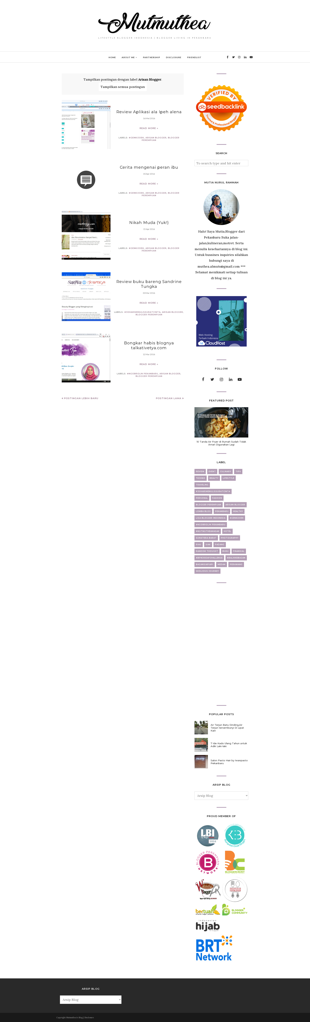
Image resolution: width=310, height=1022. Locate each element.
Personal (202, 498)
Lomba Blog (203, 511)
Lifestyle (228, 478)
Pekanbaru (222, 511)
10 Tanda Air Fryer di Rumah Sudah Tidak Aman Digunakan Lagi (221, 443)
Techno (200, 478)
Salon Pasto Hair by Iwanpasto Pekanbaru (229, 762)
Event (212, 471)
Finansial (239, 551)
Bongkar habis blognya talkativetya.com (149, 345)
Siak (208, 544)
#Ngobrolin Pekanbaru (142, 373)
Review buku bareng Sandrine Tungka (149, 284)
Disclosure (89, 1017)
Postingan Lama (168, 398)
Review (200, 471)
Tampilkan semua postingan (123, 87)
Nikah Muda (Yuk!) (149, 222)
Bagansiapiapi (204, 564)
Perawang (236, 564)
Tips (238, 471)
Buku (225, 551)
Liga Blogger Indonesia (211, 518)
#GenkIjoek (136, 137)
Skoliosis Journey (207, 571)
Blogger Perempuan (149, 314)
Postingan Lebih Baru (81, 398)
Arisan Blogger (155, 137)
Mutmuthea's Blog (74, 1017)
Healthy (238, 511)
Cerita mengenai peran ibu (149, 167)
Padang (219, 544)
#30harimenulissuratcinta (142, 312)
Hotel (227, 531)
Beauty (214, 478)
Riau (198, 544)
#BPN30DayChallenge (209, 558)
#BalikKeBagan (236, 558)
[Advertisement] (221, 644)
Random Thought (207, 551)
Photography (230, 538)
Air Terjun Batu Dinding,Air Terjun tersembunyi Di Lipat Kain (227, 727)
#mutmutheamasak (207, 531)
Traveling (202, 485)
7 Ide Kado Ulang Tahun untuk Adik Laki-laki (229, 745)
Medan (222, 564)
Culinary (225, 471)
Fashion (217, 498)
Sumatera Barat (206, 538)
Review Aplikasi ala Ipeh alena (149, 111)
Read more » (149, 128)
